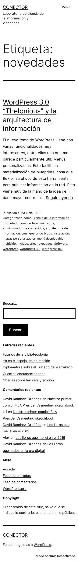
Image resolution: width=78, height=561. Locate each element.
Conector (15, 7)
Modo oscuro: (46, 556)
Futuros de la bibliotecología (25, 354)
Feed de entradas (17, 476)
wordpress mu (52, 249)
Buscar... (10, 303)
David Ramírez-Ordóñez (22, 399)
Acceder (9, 469)
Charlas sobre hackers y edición (28, 380)
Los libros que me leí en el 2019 (40, 438)
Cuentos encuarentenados (24, 374)
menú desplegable (50, 238)
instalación (61, 233)
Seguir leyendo (59, 197)
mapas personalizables (19, 238)
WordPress (42, 545)
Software (60, 243)
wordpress (10, 249)
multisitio (9, 243)
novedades (44, 243)
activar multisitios (41, 223)
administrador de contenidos (23, 228)
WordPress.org (15, 489)
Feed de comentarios (20, 482)
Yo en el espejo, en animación (26, 361)
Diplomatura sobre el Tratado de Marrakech (38, 367)
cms (24, 233)
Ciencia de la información (51, 218)
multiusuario (26, 243)
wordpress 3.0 (30, 249)
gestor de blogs (40, 233)
